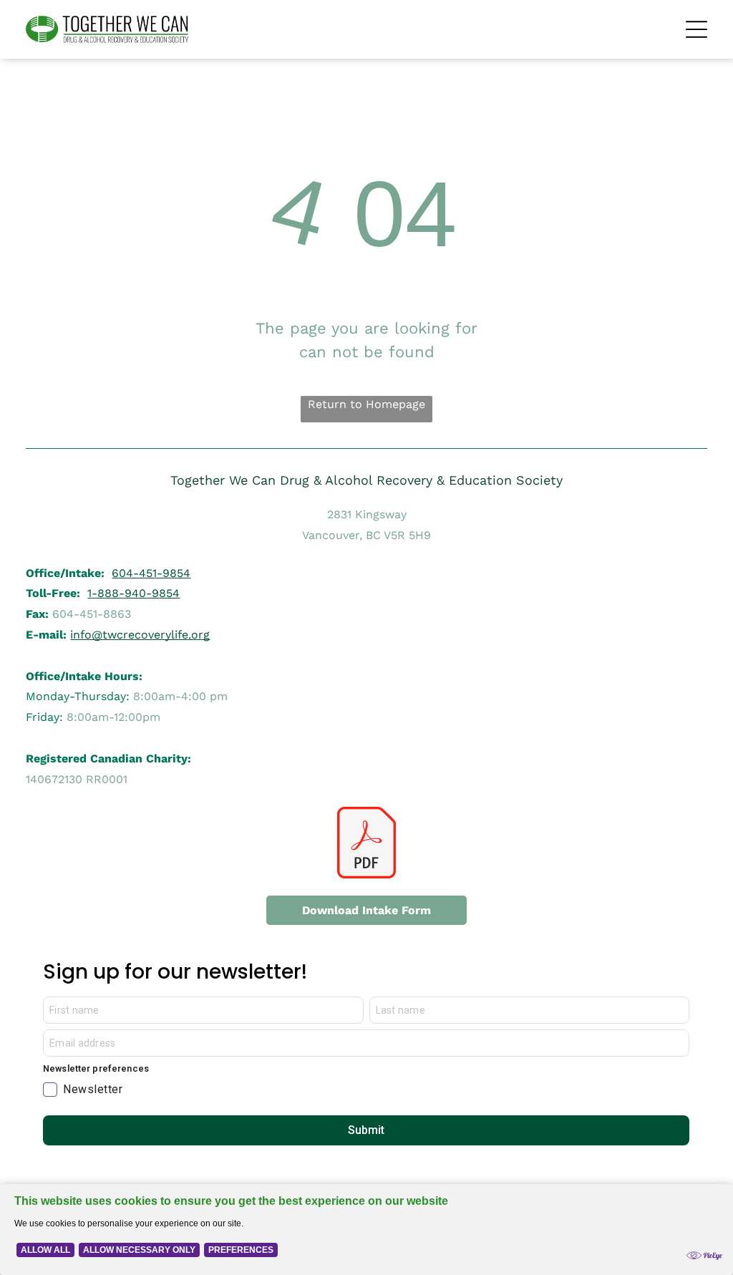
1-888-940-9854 (133, 593)
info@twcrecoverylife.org (140, 634)
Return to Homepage (366, 404)
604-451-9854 (151, 573)
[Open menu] (696, 29)
